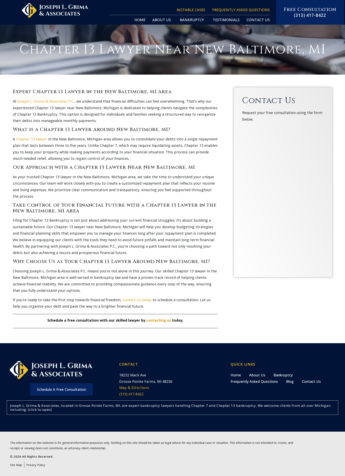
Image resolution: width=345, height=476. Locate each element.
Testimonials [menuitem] (226, 19)
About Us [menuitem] (161, 19)
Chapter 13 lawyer (31, 139)
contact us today (137, 299)
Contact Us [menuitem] (258, 19)
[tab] (172, 408)
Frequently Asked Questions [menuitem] (241, 9)
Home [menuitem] (139, 19)
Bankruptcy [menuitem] (192, 19)
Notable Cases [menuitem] (191, 9)
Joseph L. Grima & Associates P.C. (46, 101)
